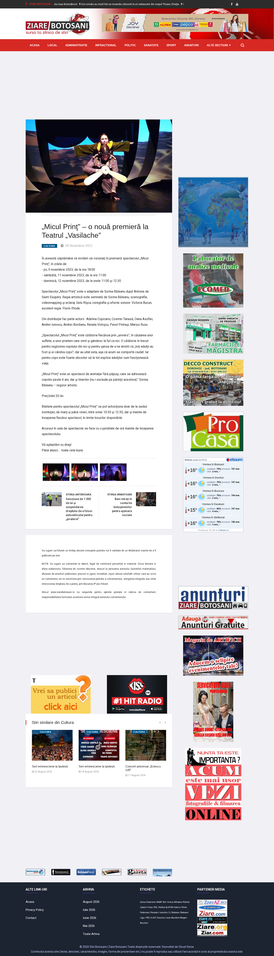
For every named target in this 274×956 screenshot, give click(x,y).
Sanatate (151, 45)
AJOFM (169, 907)
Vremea (188, 460)
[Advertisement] (137, 82)
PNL (156, 907)
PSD (148, 917)
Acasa (35, 45)
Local (52, 45)
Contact (31, 918)
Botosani (184, 912)
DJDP (153, 917)
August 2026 (91, 902)
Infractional (106, 45)
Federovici (145, 912)
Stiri (164, 902)
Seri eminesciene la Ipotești (50, 766)
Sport (171, 45)
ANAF (159, 902)
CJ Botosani (174, 912)
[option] (106, 4)
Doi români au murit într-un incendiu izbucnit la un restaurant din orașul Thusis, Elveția (105, 4)
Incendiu (163, 912)
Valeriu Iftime (180, 907)
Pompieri (154, 912)
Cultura (49, 246)
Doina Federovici (148, 902)
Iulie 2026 (89, 910)
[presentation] (160, 722)
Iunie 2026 (89, 918)
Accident (175, 917)
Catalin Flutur (146, 907)
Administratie (76, 45)
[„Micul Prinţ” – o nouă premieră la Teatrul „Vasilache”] (99, 165)
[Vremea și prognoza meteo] (235, 460)
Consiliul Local (164, 917)
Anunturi (191, 45)
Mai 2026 (89, 926)
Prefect (161, 907)
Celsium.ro (223, 530)
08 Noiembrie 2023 (78, 246)
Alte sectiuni (217, 45)
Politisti (186, 902)
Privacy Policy (35, 910)
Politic (130, 45)
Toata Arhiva (91, 934)
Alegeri (183, 917)
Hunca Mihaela (174, 902)
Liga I (142, 917)
